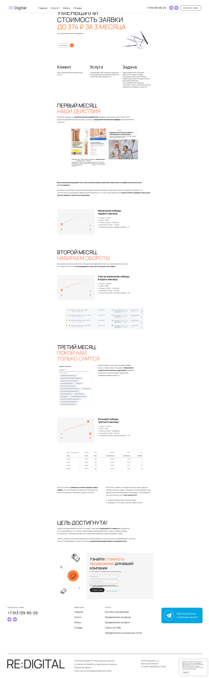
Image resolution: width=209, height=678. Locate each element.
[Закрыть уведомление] (206, 660)
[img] (171, 8)
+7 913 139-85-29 (156, 7)
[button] (190, 7)
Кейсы (66, 8)
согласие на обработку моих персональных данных (103, 585)
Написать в (111, 591)
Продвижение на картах (118, 617)
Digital (17, 7)
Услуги (54, 8)
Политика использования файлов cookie (92, 670)
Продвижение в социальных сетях (123, 632)
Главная (42, 8)
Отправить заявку (97, 590)
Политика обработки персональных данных (94, 660)
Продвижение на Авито (117, 622)
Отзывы (77, 8)
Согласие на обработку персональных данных (95, 664)
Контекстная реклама (117, 611)
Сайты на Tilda (113, 627)
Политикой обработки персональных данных (104, 585)
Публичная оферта (83, 667)
